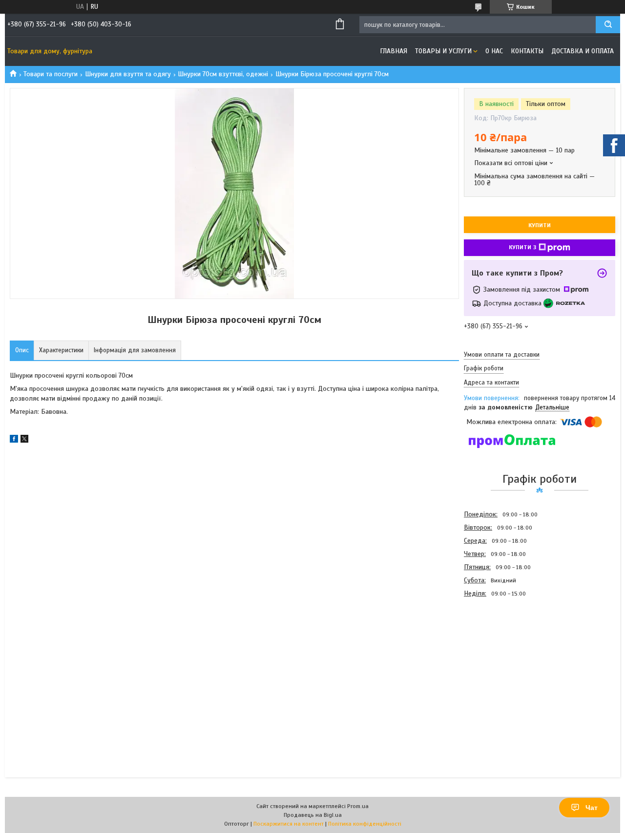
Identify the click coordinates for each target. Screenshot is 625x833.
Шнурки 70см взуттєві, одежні (223, 74)
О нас (494, 51)
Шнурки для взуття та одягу (128, 74)
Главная (393, 51)
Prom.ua (358, 806)
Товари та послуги (50, 74)
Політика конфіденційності (364, 823)
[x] (24, 440)
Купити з (522, 247)
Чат (591, 808)
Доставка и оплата (582, 51)
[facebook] (14, 440)
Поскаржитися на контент (288, 823)
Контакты (527, 51)
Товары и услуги (443, 51)
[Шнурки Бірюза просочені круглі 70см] (498, 652)
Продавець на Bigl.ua (313, 815)
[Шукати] (608, 24)
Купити (539, 225)
